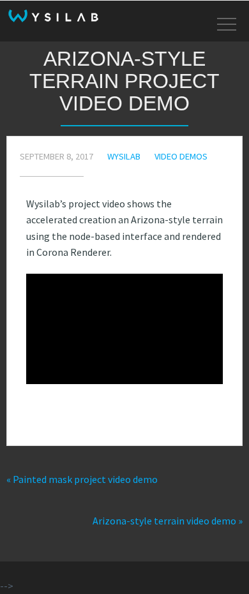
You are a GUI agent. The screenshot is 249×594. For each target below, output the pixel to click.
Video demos (181, 156)
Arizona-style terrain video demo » (168, 520)
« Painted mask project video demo (82, 479)
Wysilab (123, 156)
